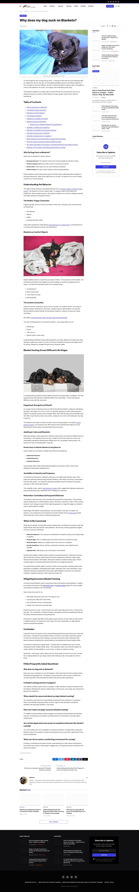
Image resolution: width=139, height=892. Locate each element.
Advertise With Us (30, 882)
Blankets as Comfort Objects (35, 113)
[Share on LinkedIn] (115, 26)
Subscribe (110, 6)
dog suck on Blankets (25, 753)
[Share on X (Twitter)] (110, 26)
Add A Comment (53, 821)
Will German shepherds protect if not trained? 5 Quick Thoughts (30, 810)
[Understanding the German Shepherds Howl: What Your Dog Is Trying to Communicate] (53, 799)
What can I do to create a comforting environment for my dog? (46, 147)
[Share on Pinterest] (112, 26)
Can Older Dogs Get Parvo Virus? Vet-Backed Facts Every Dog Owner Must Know (110, 117)
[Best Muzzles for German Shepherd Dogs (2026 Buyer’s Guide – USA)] (96, 127)
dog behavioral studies (50, 488)
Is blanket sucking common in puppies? (39, 136)
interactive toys (48, 585)
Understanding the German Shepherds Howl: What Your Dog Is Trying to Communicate (53, 811)
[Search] (118, 6)
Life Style (83, 6)
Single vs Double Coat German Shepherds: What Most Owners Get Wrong (110, 47)
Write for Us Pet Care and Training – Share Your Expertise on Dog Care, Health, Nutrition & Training (70, 882)
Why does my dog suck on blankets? (38, 133)
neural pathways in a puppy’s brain (59, 225)
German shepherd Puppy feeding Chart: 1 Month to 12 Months (110, 37)
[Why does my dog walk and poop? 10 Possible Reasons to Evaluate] (77, 799)
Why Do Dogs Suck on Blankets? (37, 107)
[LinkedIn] (14, 93)
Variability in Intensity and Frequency (38, 127)
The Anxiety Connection (34, 116)
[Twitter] (14, 89)
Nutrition (90, 6)
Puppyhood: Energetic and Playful (37, 118)
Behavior (69, 6)
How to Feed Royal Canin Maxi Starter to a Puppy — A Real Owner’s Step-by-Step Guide (103, 92)
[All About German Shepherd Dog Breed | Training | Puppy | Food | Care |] (31, 6)
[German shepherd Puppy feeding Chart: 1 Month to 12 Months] (96, 38)
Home (45, 6)
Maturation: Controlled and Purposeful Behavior (41, 130)
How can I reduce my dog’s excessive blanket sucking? (44, 141)
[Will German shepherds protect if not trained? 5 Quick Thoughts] (30, 799)
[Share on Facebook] (107, 26)
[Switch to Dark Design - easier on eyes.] (116, 6)
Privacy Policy (106, 172)
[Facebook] (14, 84)
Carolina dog (72, 513)
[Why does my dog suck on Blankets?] (54, 52)
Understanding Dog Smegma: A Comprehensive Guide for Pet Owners (110, 56)
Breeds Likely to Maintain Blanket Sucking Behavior (46, 124)
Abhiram (32, 777)
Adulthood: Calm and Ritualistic (36, 121)
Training (51, 6)
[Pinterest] (14, 97)
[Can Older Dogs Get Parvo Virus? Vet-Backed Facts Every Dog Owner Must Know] (96, 118)
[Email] (14, 101)
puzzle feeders (61, 585)
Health (76, 6)
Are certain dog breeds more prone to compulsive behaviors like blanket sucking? (52, 144)
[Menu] (20, 6)
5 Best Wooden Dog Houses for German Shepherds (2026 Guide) (110, 107)
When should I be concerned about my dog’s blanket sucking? (46, 139)
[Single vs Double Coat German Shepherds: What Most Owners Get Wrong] (96, 47)
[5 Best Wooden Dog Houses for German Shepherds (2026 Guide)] (96, 108)
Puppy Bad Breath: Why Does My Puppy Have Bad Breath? (49, 317)
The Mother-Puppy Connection (36, 110)
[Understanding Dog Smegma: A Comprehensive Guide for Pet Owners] (96, 57)
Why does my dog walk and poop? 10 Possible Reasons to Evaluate (76, 811)
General (60, 6)
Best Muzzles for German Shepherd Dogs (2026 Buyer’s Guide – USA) (110, 126)
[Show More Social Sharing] (118, 26)
